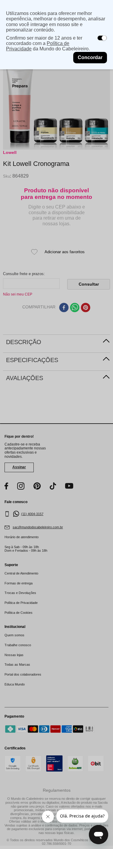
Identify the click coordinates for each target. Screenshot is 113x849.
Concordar (90, 57)
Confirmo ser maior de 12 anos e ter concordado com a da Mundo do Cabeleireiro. (48, 43)
